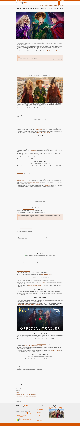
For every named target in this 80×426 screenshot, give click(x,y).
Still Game (38, 418)
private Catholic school (50, 368)
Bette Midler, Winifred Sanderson (57, 59)
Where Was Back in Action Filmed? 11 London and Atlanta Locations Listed (26, 396)
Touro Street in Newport (37, 223)
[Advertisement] (40, 68)
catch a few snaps (39, 129)
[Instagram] (63, 0)
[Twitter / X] (61, 0)
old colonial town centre (41, 282)
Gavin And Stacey (39, 415)
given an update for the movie (41, 344)
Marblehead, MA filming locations (46, 274)
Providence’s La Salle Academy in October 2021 (32, 368)
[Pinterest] (62, 0)
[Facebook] (27, 413)
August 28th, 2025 (18, 390)
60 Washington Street (47, 185)
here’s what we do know (53, 156)
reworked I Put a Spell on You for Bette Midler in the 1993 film (33, 345)
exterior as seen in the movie (55, 350)
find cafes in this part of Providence (33, 182)
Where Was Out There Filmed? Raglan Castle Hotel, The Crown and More (26, 394)
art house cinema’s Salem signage (28, 209)
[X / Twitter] (26, 413)
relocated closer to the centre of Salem (26, 228)
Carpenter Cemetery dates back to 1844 (23, 271)
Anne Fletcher (49, 50)
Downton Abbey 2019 (39, 417)
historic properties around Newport (56, 230)
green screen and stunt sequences (32, 108)
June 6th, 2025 (18, 393)
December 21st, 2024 (18, 401)
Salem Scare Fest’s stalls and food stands (34, 285)
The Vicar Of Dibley (39, 420)
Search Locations (19, 0)
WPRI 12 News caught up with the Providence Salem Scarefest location (28, 304)
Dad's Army (38, 407)
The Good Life (39, 412)
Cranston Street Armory (48, 107)
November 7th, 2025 (18, 388)
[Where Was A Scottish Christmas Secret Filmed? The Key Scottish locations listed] (56, 413)
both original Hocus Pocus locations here (43, 132)
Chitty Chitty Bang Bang (40, 409)
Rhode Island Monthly (33, 150)
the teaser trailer (39, 359)
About (59, 0)
